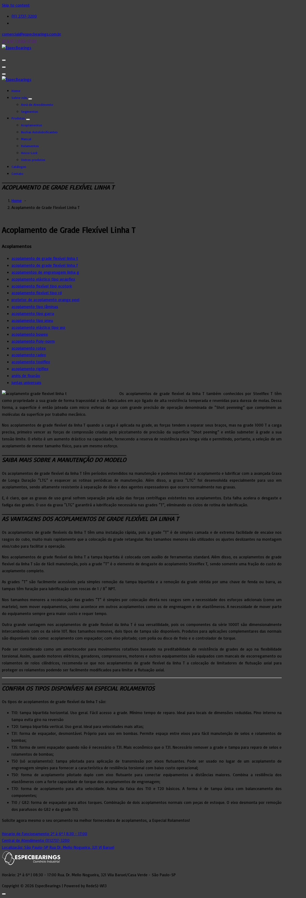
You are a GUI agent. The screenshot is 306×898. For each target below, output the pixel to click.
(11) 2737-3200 (24, 16)
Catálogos (18, 167)
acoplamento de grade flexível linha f (44, 265)
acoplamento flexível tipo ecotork (41, 286)
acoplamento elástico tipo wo (38, 327)
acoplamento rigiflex (29, 368)
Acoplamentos (31, 125)
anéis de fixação (25, 375)
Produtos (18, 118)
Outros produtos (33, 160)
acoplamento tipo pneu (32, 320)
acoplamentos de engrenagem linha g (45, 272)
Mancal (26, 139)
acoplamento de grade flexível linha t (44, 258)
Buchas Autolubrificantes (39, 132)
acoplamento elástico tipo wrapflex (43, 279)
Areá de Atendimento (37, 104)
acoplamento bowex (29, 334)
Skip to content (16, 5)
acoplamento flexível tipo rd (36, 292)
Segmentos (29, 111)
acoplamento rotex (28, 348)
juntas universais (26, 382)
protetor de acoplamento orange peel (45, 299)
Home (15, 91)
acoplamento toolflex (30, 361)
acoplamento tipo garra (32, 313)
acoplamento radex (28, 354)
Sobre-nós (19, 98)
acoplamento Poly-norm (33, 341)
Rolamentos (30, 146)
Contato (17, 173)
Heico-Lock (29, 153)
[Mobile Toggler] (30, 99)
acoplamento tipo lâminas (34, 306)
